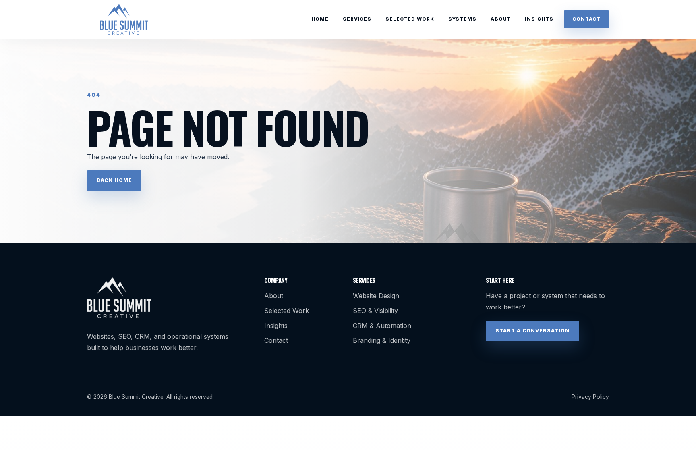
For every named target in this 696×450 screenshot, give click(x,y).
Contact (586, 19)
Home (320, 19)
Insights (539, 19)
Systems (462, 19)
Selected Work (409, 19)
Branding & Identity (381, 340)
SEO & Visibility (375, 311)
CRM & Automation (382, 325)
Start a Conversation (532, 331)
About (501, 19)
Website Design (376, 296)
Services (357, 19)
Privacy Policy (590, 397)
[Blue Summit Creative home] (124, 19)
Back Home (114, 180)
